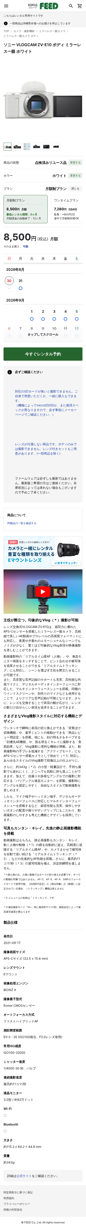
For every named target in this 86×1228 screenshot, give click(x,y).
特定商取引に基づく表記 (18, 1192)
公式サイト (24, 1176)
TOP (6, 31)
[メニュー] (6, 6)
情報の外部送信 (13, 1209)
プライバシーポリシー (17, 1203)
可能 (25, 246)
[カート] (79, 6)
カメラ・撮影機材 (24, 31)
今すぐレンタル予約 (43, 354)
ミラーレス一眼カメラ (52, 31)
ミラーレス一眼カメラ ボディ (21, 36)
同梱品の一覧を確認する (21, 523)
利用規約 (9, 1198)
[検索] (71, 6)
